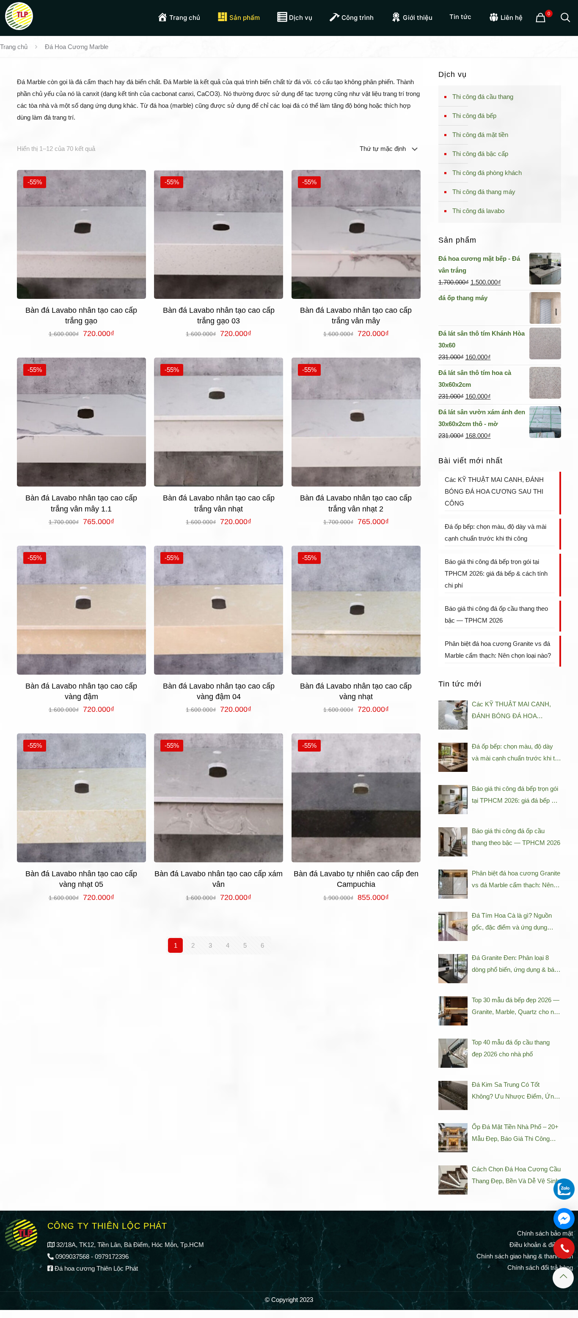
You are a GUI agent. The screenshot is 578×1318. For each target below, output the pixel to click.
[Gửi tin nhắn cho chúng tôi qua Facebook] (564, 1218)
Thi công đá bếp (474, 115)
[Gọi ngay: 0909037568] (564, 1252)
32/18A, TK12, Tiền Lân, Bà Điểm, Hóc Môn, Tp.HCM (130, 1244)
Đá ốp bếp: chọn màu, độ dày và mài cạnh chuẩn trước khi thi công (495, 532)
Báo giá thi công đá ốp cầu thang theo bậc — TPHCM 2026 (496, 614)
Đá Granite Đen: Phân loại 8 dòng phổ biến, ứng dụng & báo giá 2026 (515, 965)
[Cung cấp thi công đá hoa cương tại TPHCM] (19, 15)
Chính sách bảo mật (545, 1233)
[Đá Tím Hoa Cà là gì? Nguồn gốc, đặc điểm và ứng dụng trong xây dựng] (453, 926)
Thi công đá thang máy (483, 191)
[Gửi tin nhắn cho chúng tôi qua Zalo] (564, 1189)
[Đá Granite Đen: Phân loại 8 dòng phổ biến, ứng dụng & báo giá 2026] (453, 968)
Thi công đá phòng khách (487, 172)
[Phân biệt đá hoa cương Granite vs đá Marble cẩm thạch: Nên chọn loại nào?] (453, 884)
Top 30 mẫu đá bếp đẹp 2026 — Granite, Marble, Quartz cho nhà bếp (516, 1007)
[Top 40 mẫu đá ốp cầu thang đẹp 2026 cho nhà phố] (453, 1053)
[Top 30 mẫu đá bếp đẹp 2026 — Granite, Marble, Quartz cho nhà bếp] (453, 1010)
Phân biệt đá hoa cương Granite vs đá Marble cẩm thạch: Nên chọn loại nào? (498, 649)
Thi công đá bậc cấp (480, 153)
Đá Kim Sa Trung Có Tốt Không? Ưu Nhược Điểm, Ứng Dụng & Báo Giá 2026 (514, 1091)
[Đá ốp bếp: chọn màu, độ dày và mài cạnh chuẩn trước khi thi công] (453, 757)
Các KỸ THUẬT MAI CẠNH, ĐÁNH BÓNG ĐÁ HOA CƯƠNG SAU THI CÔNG (494, 491)
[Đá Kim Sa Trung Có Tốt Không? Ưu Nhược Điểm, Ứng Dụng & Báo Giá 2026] (453, 1095)
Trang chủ (14, 46)
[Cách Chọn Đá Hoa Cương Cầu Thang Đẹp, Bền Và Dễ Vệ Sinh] (453, 1180)
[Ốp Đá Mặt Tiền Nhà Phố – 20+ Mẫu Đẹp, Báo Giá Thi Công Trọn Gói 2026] (453, 1137)
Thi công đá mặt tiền (480, 134)
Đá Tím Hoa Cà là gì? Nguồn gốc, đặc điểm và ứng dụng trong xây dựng (512, 922)
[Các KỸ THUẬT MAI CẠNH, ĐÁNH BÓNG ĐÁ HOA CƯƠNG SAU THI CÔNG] (453, 715)
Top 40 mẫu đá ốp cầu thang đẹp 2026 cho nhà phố (511, 1048)
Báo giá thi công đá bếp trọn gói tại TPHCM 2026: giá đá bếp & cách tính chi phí (496, 573)
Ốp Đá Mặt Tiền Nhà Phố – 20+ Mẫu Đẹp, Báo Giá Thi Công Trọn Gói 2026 (515, 1134)
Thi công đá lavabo (478, 210)
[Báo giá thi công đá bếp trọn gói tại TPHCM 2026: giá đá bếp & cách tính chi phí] (453, 799)
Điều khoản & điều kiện (541, 1244)
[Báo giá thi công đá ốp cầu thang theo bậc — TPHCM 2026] (453, 841)
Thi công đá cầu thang (482, 96)
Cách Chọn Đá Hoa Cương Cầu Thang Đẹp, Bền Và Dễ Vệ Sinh (516, 1174)
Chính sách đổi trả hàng (540, 1267)
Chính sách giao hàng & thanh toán (524, 1256)
